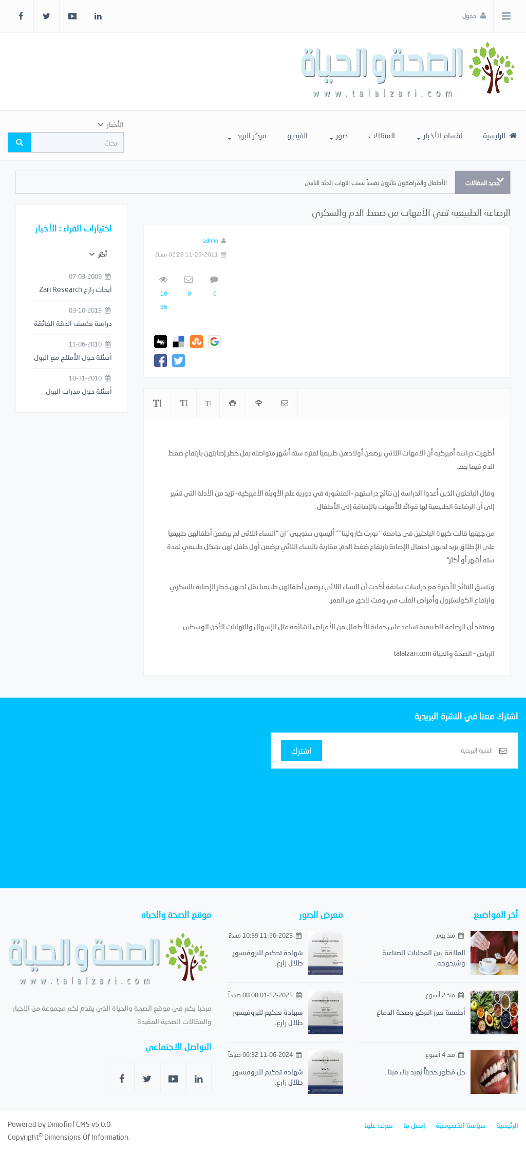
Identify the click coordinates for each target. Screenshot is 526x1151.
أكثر (102, 254)
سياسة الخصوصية (461, 1125)
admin (210, 240)
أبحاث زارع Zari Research (75, 289)
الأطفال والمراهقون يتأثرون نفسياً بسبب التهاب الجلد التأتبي (376, 183)
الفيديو (297, 135)
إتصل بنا (414, 1125)
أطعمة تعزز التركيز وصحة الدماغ (421, 1012)
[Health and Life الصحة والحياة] (409, 71)
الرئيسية (495, 135)
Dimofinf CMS (68, 1124)
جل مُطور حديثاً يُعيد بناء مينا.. (425, 1071)
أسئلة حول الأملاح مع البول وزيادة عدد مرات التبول (73, 358)
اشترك (301, 750)
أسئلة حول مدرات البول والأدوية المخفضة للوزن (77, 392)
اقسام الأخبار (442, 135)
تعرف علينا (378, 1125)
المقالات (381, 135)
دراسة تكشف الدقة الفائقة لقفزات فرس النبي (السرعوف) (73, 324)
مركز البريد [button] (250, 135)
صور (342, 135)
